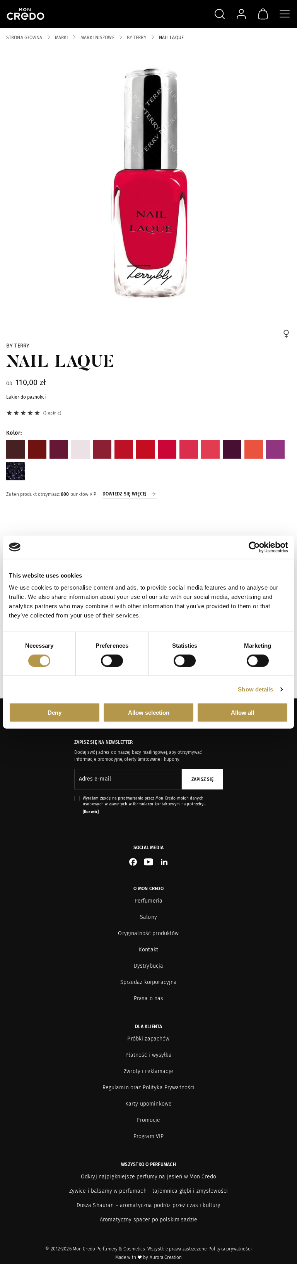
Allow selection (148, 712)
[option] (15, 449)
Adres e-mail (95, 779)
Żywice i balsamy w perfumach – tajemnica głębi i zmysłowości (148, 1191)
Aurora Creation (166, 1257)
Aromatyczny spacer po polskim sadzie (148, 1219)
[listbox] (148, 460)
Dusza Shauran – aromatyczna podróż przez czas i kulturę (149, 1205)
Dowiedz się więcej (124, 494)
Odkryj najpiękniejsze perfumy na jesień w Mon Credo (148, 1176)
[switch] (112, 660)
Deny (54, 712)
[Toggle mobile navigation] (284, 14)
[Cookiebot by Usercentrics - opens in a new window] (254, 547)
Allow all (242, 712)
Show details (255, 689)
